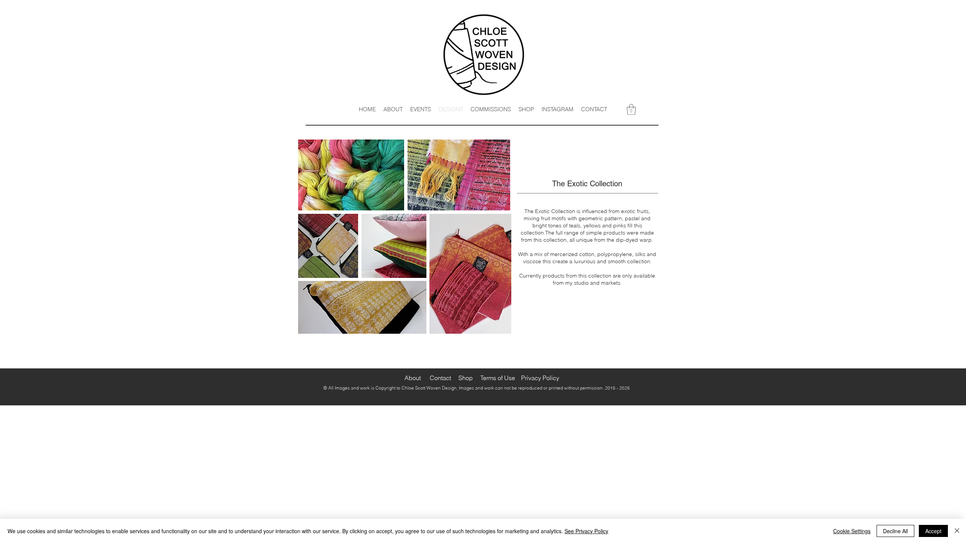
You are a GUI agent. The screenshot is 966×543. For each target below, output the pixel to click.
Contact (440, 378)
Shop (465, 378)
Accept (933, 531)
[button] (631, 109)
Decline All (895, 531)
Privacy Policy (540, 378)
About (413, 378)
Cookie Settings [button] (852, 531)
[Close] (956, 531)
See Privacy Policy (586, 531)
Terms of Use (497, 378)
